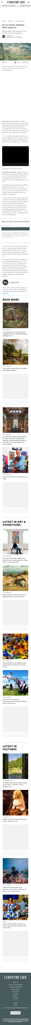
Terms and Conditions (15, 987)
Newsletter (26, 62)
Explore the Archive (25, 5)
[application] (15, 155)
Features (20, 37)
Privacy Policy (15, 989)
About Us (15, 982)
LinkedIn (16, 1003)
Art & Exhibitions (20, 21)
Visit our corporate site (22, 1019)
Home (4, 21)
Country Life (10, 35)
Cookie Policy (15, 991)
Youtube (15, 998)
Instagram (15, 994)
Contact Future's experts (15, 985)
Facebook (15, 996)
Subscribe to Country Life (9, 5)
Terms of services (16, 232)
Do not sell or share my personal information (15, 1008)
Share (6, 62)
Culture (10, 21)
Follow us (18, 62)
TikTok (15, 1005)
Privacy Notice (9, 234)
